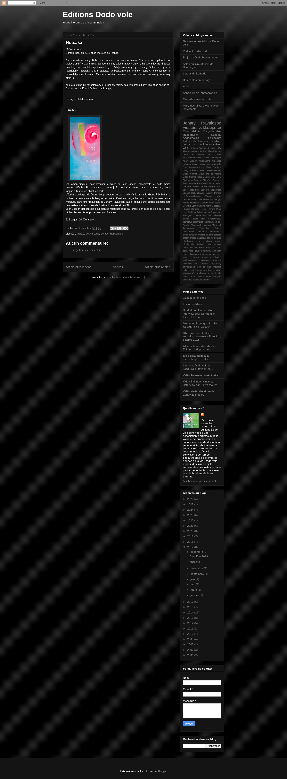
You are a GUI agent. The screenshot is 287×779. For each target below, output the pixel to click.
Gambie (203, 186)
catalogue (201, 238)
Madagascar (212, 128)
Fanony (197, 180)
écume (206, 279)
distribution (201, 244)
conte (198, 241)
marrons (217, 260)
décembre (197, 551)
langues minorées (201, 257)
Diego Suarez (190, 174)
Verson (207, 225)
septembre (198, 573)
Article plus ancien (157, 267)
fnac (191, 251)
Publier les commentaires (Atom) (126, 277)
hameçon (216, 251)
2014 (190, 612)
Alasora (186, 151)
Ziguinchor (204, 228)
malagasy (204, 260)
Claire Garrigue (213, 167)
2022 (190, 520)
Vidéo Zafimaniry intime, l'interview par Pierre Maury (200, 383)
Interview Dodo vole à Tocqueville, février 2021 (198, 367)
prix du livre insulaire (209, 267)
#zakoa (202, 148)
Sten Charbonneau (211, 219)
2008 (190, 644)
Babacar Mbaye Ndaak (194, 164)
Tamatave (187, 222)
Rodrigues (188, 215)
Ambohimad (208, 151)
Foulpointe (214, 137)
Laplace (198, 196)
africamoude (215, 231)
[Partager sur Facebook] (123, 228)
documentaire (214, 244)
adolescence (189, 231)
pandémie (204, 263)
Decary (217, 170)
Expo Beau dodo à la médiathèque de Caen (196, 357)
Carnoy (200, 167)
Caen (186, 131)
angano (209, 235)
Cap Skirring (189, 167)
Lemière (217, 196)
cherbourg (188, 241)
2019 (190, 536)
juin (193, 579)
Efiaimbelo (188, 180)
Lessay (186, 199)
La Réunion (188, 196)
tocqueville (212, 273)
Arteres (187, 86)
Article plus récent (78, 267)
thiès (218, 144)
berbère (217, 235)
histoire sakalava (206, 254)
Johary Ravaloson (202, 123)
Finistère (207, 180)
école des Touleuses (192, 279)
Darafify (209, 170)
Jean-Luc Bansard (199, 190)
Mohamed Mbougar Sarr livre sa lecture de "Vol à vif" (201, 325)
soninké (217, 270)
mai (193, 584)
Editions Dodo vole (98, 14)
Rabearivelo (116, 233)
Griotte (196, 131)
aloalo (185, 235)
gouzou (198, 251)
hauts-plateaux (190, 254)
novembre (197, 568)
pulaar (186, 270)
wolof (186, 147)
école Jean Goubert (193, 276)
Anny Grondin (190, 161)
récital (192, 270)
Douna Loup (92, 233)
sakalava (200, 270)
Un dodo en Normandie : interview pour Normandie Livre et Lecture (199, 314)
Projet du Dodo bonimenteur (200, 57)
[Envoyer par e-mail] (112, 228)
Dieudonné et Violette (210, 174)
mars (194, 589)
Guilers (212, 186)
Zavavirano (188, 228)
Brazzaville (216, 164)
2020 (190, 531)
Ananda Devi (208, 157)
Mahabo (194, 199)
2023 (190, 515)
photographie (189, 267)
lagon (185, 257)
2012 (190, 623)
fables (208, 247)
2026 (190, 499)
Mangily (217, 199)
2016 (190, 601)
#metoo (194, 148)
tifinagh (202, 273)
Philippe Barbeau (191, 209)
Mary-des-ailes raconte (197, 99)
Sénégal (216, 134)
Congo (186, 170)
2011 (190, 628)
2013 (190, 617)
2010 (190, 633)
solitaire (209, 270)
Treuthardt (198, 222)
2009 (190, 639)
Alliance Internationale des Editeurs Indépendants (199, 348)
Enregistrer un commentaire (86, 250)
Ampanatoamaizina (192, 157)
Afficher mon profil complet (199, 481)
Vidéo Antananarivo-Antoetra (200, 375)
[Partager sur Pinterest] (126, 228)
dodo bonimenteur (202, 144)
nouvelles (187, 263)
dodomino (199, 247)
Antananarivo (192, 128)
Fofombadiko (215, 183)
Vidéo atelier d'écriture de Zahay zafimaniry (199, 393)
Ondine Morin (204, 206)
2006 (190, 655)
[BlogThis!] (115, 228)
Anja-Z (80, 233)
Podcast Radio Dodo (195, 51)
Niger (211, 202)
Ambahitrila (196, 151)
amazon (201, 235)
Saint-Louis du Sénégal (208, 215)
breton (186, 238)
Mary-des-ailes (212, 131)
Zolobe (218, 228)
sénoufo (187, 273)
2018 (190, 541)
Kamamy (209, 193)
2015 (190, 607)
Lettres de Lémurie (194, 73)
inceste (217, 254)
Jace (185, 190)
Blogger (162, 771)
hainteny (207, 251)
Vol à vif (216, 225)
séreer (195, 273)
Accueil (118, 267)
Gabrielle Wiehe (191, 186)
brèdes (193, 238)
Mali (211, 199)
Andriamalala (191, 137)
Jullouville (199, 193)
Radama (192, 212)
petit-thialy (216, 263)
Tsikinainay (208, 222)
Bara (208, 164)
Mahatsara (204, 199)
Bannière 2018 (199, 556)
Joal (193, 193)
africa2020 (202, 231)
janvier (195, 595)
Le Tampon (207, 196)
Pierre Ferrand (208, 209)
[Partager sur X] (119, 228)
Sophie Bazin (190, 219)
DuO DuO (216, 177)
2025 (190, 504)
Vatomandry (197, 225)
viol (219, 273)
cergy (186, 144)
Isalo (219, 186)
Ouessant (216, 206)
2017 (190, 547)
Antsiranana (204, 161)
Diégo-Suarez (189, 177)
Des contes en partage (197, 79)
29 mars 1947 (214, 148)
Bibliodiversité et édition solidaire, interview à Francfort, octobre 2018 (202, 336)
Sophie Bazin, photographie (200, 92)
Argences (216, 161)
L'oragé (105, 233)
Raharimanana (203, 212)
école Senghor (213, 276)
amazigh (193, 235)
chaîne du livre (214, 238)
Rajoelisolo (216, 212)
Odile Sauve (192, 206)
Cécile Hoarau (197, 170)
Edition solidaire (192, 304)
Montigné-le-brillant (199, 202)
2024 (190, 509)
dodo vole (188, 247)
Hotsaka (195, 561)
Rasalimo (215, 141)
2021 (190, 525)
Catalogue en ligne (194, 297)
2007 (190, 649)
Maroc (186, 202)
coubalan (208, 241)
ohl (195, 263)
